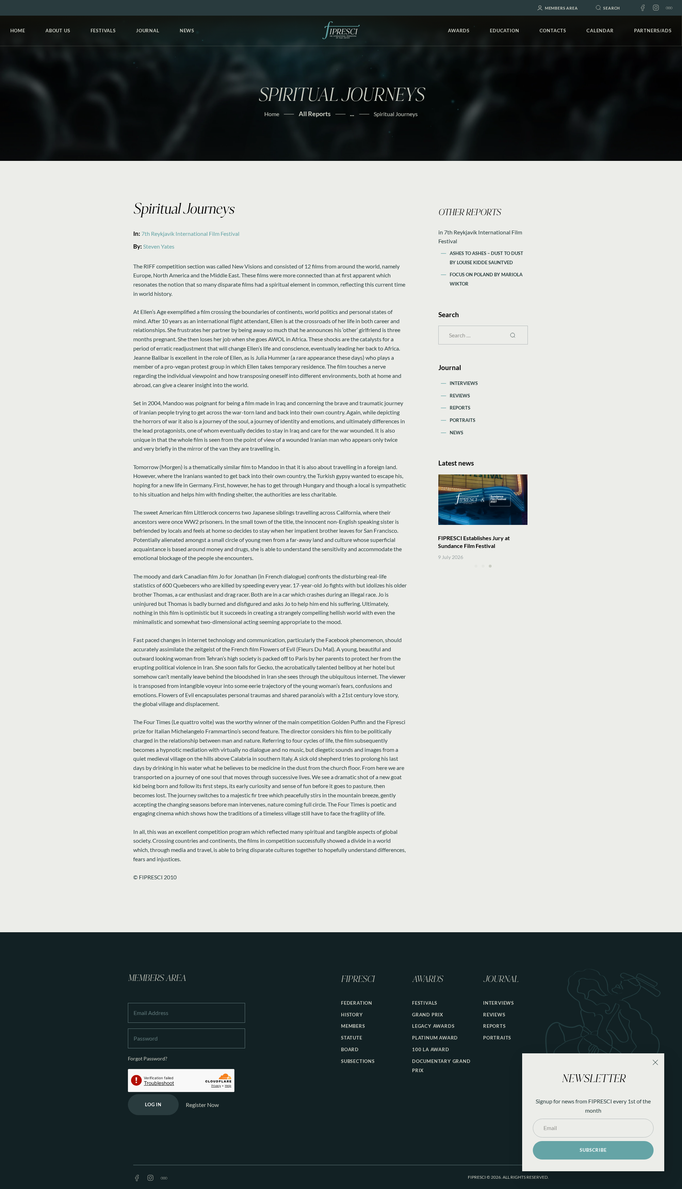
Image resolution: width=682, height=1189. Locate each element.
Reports (460, 408)
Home (271, 113)
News (456, 432)
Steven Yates (158, 246)
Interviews (464, 383)
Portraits (462, 420)
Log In (153, 1104)
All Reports (315, 114)
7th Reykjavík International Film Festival (190, 233)
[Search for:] (483, 335)
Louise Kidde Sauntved (485, 262)
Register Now (202, 1104)
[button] (476, 566)
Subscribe (593, 1150)
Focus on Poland (472, 274)
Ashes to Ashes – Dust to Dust (486, 253)
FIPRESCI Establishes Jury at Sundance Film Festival (474, 541)
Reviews (460, 395)
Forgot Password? (147, 1058)
